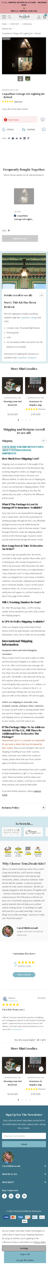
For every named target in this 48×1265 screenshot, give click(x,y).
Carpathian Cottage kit (26, 357)
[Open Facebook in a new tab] (4, 1196)
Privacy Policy (39, 1242)
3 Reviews (42, 409)
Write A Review (24, 974)
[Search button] (9, 17)
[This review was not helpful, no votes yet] (43, 1040)
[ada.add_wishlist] (18, 389)
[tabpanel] (24, 202)
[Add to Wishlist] (42, 119)
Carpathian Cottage (28, 317)
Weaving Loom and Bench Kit (12, 403)
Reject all (25, 1254)
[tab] (18, 420)
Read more (17, 1029)
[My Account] (39, 17)
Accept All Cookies (25, 1260)
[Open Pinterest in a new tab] (17, 1196)
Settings (24, 1248)
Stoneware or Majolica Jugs (35, 403)
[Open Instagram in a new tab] (11, 1196)
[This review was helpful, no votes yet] (38, 1040)
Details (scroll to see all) (18, 295)
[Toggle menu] (4, 17)
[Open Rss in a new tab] (24, 1196)
